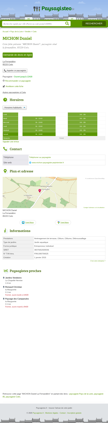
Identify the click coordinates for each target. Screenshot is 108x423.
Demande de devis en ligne (17, 55)
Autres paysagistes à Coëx (14, 92)
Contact (63, 413)
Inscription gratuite (74, 413)
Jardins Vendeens (13, 278)
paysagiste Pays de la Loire (81, 394)
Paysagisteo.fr (54, 11)
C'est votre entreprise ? (97, 261)
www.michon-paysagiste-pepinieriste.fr (48, 163)
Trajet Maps (64, 222)
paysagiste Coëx (13, 397)
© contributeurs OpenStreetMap (95, 178)
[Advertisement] (54, 370)
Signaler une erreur (11, 141)
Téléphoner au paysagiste (40, 157)
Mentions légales (51, 413)
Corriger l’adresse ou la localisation (94, 207)
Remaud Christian (13, 287)
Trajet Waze (29, 222)
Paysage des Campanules (17, 299)
